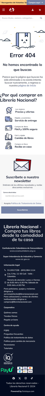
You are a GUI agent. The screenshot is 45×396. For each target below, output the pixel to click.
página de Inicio (27, 85)
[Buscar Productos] (41, 18)
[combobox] (22, 18)
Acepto (22, 203)
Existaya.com (28, 391)
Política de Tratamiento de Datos (26, 203)
